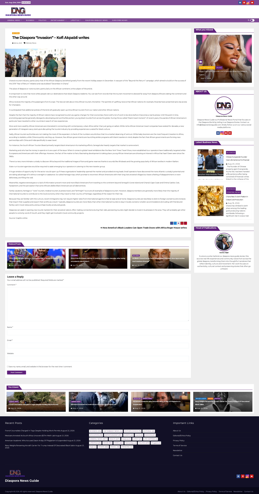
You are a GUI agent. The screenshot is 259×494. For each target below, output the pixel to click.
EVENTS (128, 435)
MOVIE (107, 443)
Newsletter (177, 450)
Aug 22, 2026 (16, 408)
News (34, 43)
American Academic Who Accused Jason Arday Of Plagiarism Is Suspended (36, 441)
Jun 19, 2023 (78, 265)
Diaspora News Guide (22, 481)
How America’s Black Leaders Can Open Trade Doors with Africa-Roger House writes (144, 228)
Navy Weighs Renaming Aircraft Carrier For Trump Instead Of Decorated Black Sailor (40, 446)
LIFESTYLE (75, 20)
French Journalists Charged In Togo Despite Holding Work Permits (33, 404)
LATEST (137, 439)
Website (10, 353)
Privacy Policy (178, 441)
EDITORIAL (16, 33)
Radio (93, 447)
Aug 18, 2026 (233, 203)
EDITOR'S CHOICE (201, 398)
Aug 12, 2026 (206, 78)
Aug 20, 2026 (234, 164)
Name (10, 327)
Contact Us (177, 455)
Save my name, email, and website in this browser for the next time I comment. (40, 367)
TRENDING (127, 447)
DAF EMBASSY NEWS (112, 431)
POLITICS (42, 20)
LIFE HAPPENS (150, 439)
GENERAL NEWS (14, 20)
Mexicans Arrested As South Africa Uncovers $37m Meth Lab (93, 404)
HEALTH (210, 398)
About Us (177, 431)
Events (139, 435)
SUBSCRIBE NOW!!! (119, 20)
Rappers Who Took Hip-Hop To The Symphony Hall (216, 75)
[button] (248, 20)
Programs (155, 443)
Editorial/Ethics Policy (182, 436)
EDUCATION (137, 398)
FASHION (150, 435)
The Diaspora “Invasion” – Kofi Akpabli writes (50, 37)
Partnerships (130, 443)
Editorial (28, 43)
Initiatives (126, 439)
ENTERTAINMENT (58, 20)
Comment (11, 285)
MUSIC (219, 71)
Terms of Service (180, 446)
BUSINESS (30, 20)
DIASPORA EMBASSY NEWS (96, 20)
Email (10, 340)
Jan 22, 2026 (16, 265)
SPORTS (20, 255)
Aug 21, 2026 (78, 408)
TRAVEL (115, 447)
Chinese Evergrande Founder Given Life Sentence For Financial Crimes (237, 160)
